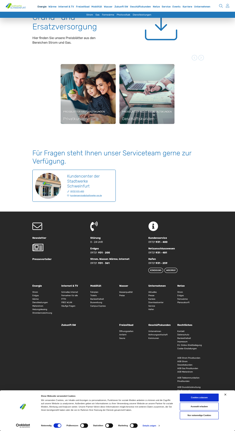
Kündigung (155, 270)
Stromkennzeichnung (42, 313)
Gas (97, 14)
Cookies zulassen (199, 397)
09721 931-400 (77, 191)
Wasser (108, 6)
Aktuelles (152, 292)
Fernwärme (108, 14)
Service (166, 6)
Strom (89, 14)
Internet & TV (66, 6)
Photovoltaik (123, 14)
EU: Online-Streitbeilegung (189, 345)
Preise (122, 295)
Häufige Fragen (68, 306)
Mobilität (96, 6)
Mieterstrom (37, 306)
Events (176, 6)
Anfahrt (122, 335)
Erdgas (35, 295)
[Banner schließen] (225, 394)
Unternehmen (202, 6)
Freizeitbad (82, 6)
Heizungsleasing (39, 309)
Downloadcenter (155, 302)
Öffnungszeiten (126, 331)
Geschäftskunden (140, 6)
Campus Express (98, 306)
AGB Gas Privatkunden (187, 368)
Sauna (122, 338)
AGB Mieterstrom (185, 372)
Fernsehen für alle (69, 295)
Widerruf (171, 270)
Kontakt (181, 331)
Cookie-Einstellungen (187, 348)
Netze (156, 6)
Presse (151, 295)
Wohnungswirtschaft (158, 335)
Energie (42, 6)
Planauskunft (183, 302)
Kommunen (153, 338)
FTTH (63, 299)
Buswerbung (96, 302)
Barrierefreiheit (97, 299)
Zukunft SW (121, 6)
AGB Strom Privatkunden (188, 358)
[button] (194, 57)
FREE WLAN (66, 302)
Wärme (52, 6)
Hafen (151, 309)
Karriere (187, 6)
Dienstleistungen (142, 14)
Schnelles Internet (34, 8)
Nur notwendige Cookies (199, 415)
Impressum (182, 342)
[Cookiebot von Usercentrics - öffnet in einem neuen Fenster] (23, 426)
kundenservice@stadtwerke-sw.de (86, 195)
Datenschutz (183, 335)
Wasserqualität (126, 292)
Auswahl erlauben (199, 406)
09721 (157, 242)
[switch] (84, 425)
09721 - (100, 252)
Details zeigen (149, 425)
